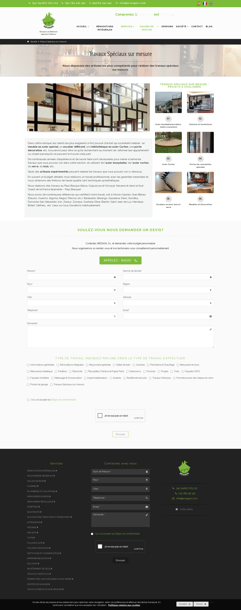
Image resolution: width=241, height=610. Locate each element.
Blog (209, 26)
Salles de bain (123, 364)
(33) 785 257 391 (186, 493)
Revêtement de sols (137, 378)
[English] (211, 3)
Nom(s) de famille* (132, 271)
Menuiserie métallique (41, 371)
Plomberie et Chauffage (162, 364)
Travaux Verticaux (161, 378)
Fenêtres (62, 371)
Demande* (32, 323)
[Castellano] (199, 3)
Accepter (183, 604)
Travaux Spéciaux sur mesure (68, 384)
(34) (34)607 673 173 (186, 488)
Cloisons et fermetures (200, 124)
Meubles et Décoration (200, 204)
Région (126, 284)
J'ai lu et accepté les (53, 399)
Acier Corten (168, 164)
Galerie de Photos (147, 28)
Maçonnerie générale (100, 364)
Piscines (151, 371)
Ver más (167, 113)
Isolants (117, 378)
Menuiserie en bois (189, 364)
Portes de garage (39, 384)
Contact (197, 26)
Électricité (77, 371)
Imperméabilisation (97, 378)
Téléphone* (32, 310)
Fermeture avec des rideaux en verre (194, 378)
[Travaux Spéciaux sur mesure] (88, 107)
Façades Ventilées (39, 378)
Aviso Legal (186, 509)
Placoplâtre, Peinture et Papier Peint (106, 371)
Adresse (127, 297)
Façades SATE (192, 371)
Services (126, 26)
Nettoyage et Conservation (68, 378)
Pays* (30, 284)
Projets (164, 371)
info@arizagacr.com (186, 498)
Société (181, 26)
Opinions (167, 26)
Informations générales (42, 364)
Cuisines (140, 364)
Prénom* (31, 271)
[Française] (205, 3)
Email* (126, 310)
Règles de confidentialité (63, 399)
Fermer (199, 604)
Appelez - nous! (117, 260)
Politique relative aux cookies (124, 605)
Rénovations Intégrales (104, 28)
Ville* (29, 297)
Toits (176, 371)
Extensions (135, 371)
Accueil (82, 26)
